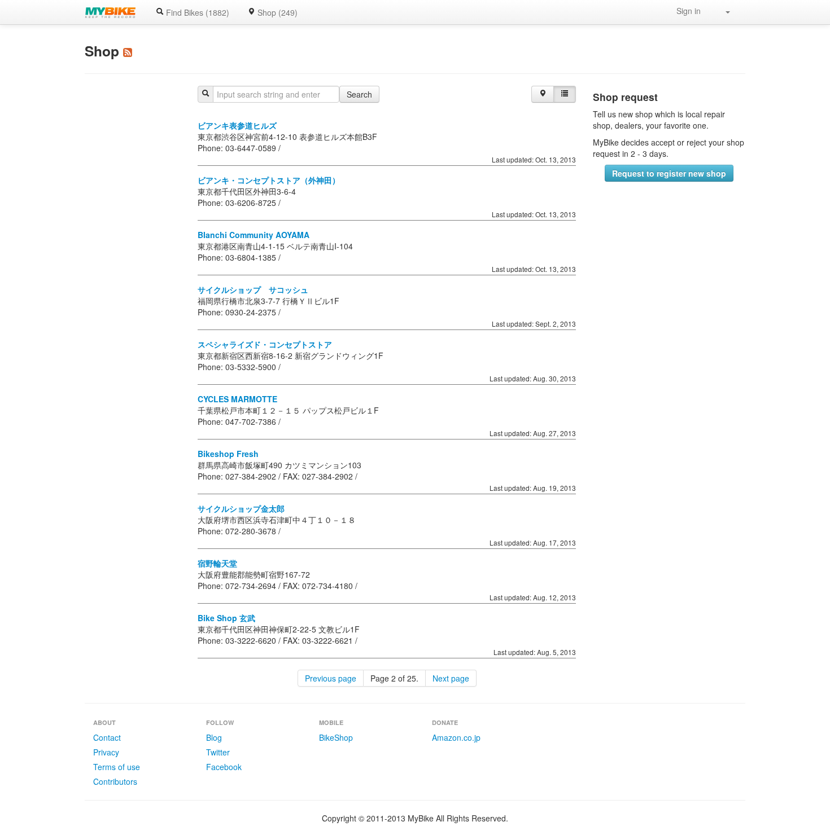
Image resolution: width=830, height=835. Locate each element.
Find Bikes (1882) (196, 12)
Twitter (218, 752)
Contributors (115, 781)
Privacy (106, 752)
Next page (451, 678)
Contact (107, 737)
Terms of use (116, 766)
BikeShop (336, 737)
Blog (214, 737)
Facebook (224, 766)
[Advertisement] (669, 260)
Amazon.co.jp (456, 737)
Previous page (330, 678)
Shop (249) (276, 12)
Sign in (688, 10)
